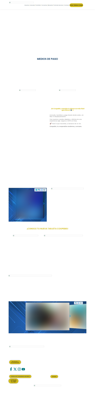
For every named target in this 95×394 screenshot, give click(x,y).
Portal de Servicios (58, 5)
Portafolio (38, 5)
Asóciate (32, 5)
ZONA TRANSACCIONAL (76, 5)
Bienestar (50, 5)
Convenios (44, 5)
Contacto (66, 5)
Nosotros (27, 5)
